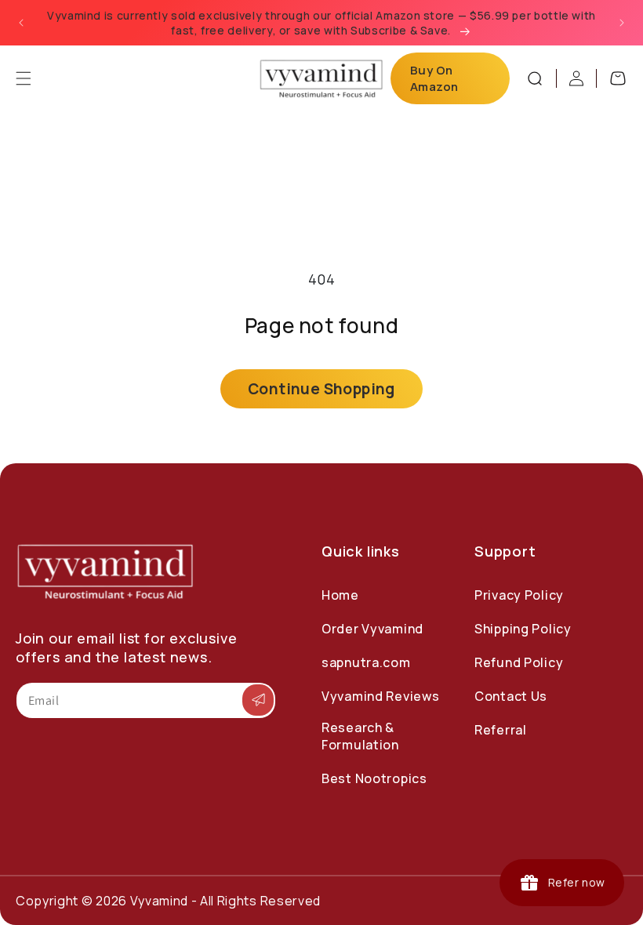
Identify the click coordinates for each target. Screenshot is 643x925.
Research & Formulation (360, 736)
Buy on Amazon (435, 78)
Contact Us (510, 696)
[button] (23, 78)
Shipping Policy (523, 628)
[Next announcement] (622, 22)
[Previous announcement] (21, 22)
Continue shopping (321, 389)
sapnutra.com (366, 662)
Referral (500, 729)
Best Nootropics (374, 778)
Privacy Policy (519, 595)
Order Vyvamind (372, 628)
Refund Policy (518, 662)
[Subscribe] (258, 700)
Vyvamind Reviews (381, 696)
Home (340, 595)
